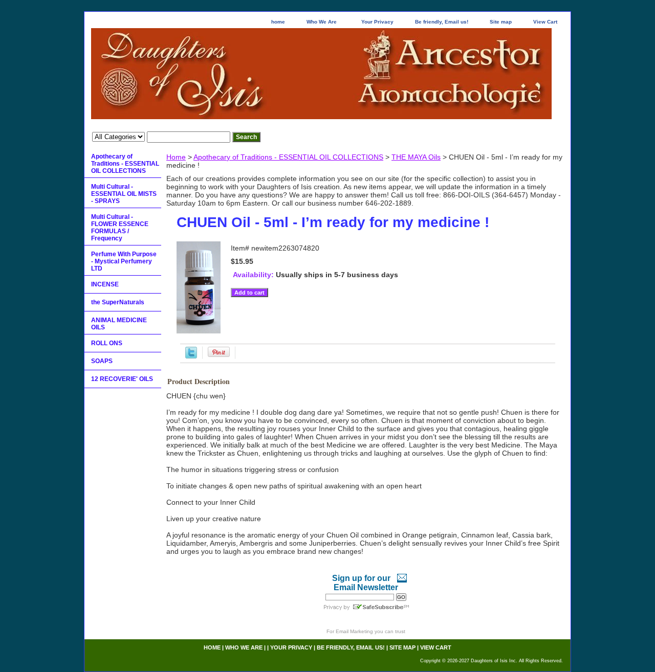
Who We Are (322, 22)
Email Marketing (354, 631)
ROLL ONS (106, 343)
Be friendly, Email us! (441, 22)
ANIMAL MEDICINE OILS (119, 324)
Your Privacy (377, 22)
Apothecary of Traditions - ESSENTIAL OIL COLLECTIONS (288, 157)
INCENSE (105, 284)
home (278, 22)
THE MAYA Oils (416, 157)
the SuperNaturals (117, 302)
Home (176, 157)
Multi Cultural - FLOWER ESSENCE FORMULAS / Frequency (119, 227)
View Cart (545, 22)
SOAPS (102, 361)
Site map (501, 22)
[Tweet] (191, 356)
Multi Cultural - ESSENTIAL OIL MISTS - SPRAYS (124, 194)
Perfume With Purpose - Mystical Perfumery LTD (124, 261)
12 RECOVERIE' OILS (122, 379)
